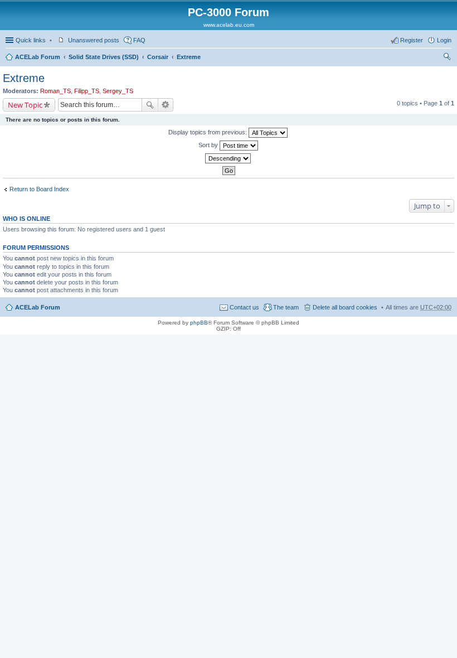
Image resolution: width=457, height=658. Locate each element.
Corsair (157, 57)
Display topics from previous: (208, 132)
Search (150, 105)
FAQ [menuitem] (139, 40)
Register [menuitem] (411, 40)
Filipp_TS (86, 91)
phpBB (199, 323)
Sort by (209, 145)
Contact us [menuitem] (244, 307)
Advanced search (165, 105)
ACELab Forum (37, 57)
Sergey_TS (118, 91)
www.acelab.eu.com (228, 25)
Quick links (31, 40)
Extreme (189, 57)
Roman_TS (55, 91)
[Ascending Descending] (228, 158)
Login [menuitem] (444, 40)
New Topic (25, 105)
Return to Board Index (39, 189)
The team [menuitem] (286, 307)
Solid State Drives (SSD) (104, 57)
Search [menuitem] (447, 58)
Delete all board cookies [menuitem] (345, 307)
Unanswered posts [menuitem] (93, 40)
